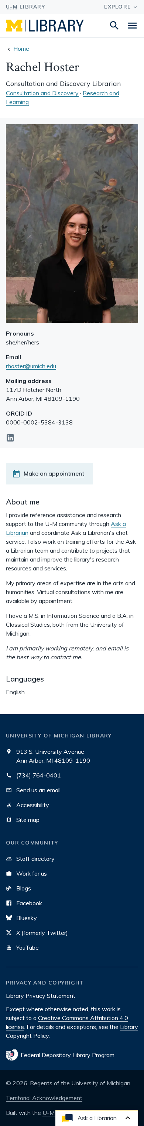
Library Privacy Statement (40, 995)
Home (21, 48)
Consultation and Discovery (42, 93)
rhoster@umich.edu (31, 366)
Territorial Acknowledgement (44, 1098)
